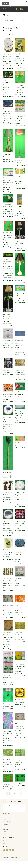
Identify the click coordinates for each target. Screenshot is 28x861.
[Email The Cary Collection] (13, 850)
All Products (6, 817)
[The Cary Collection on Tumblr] (7, 850)
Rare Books (5, 829)
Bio (4, 834)
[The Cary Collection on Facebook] (4, 850)
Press (4, 831)
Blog (4, 843)
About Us (5, 840)
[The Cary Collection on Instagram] (10, 850)
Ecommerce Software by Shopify (10, 857)
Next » (20, 794)
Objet (6, 15)
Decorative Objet (7, 826)
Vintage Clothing (7, 821)
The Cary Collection (9, 6)
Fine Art (5, 819)
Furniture (5, 824)
